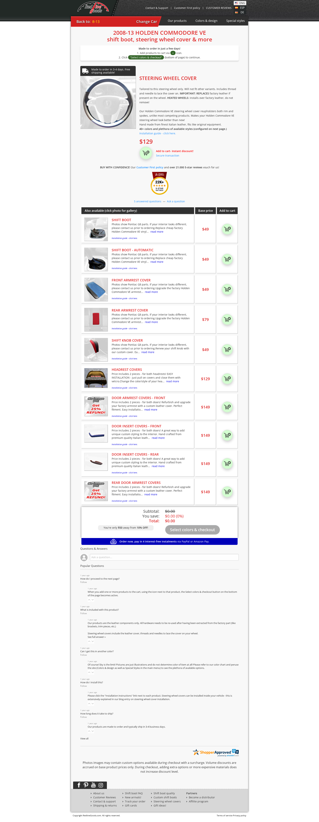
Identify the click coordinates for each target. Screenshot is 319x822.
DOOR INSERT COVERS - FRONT (136, 426)
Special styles (235, 21)
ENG (242, 2)
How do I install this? (91, 682)
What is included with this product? (99, 609)
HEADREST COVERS (127, 369)
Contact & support (104, 801)
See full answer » (97, 637)
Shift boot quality (164, 793)
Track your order (135, 801)
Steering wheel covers (167, 801)
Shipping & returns (105, 805)
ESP (242, 7)
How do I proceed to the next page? (100, 578)
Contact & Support (156, 8)
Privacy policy (239, 815)
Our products (177, 21)
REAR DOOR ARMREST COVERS (136, 482)
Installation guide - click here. (157, 133)
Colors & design (206, 21)
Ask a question (176, 201)
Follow (83, 582)
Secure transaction (167, 155)
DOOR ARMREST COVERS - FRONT (138, 398)
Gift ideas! (160, 805)
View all (84, 738)
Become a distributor (202, 797)
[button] (89, 600)
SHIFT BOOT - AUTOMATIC (132, 250)
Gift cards (131, 805)
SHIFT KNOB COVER (127, 340)
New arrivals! (133, 797)
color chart (220, 664)
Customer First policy (187, 8)
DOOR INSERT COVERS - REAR (135, 454)
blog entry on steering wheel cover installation (144, 699)
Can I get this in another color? (97, 651)
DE (242, 12)
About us (98, 793)
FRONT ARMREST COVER (131, 280)
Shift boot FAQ (134, 793)
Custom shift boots (165, 797)
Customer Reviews (104, 797)
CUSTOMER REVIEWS (218, 8)
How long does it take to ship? (96, 713)
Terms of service (224, 815)
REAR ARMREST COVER (130, 310)
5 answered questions (147, 201)
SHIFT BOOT (121, 220)
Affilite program (198, 801)
